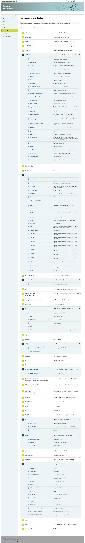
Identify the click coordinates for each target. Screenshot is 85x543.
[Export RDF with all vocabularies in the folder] (79, 55)
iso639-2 (32, 212)
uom (26, 520)
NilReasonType (34, 230)
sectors (32, 430)
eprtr (26, 289)
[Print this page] (71, 1)
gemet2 (27, 339)
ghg (26, 343)
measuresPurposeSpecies (36, 96)
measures (32, 83)
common (28, 175)
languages (32, 223)
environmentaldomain (35, 200)
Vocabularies (6, 30)
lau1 (26, 406)
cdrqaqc (32, 65)
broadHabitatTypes (35, 439)
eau (31, 477)
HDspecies (32, 80)
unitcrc (32, 329)
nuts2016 (32, 249)
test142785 (32, 494)
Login (68, 1)
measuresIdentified (35, 86)
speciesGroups (34, 445)
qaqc (31, 131)
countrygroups (34, 190)
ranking (32, 134)
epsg (31, 205)
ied (26, 365)
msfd (27, 435)
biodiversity (29, 166)
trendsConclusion (34, 149)
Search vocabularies (27, 27)
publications (29, 455)
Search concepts (40, 27)
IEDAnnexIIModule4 (31, 385)
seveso (27, 459)
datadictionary (29, 275)
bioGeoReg (33, 62)
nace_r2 (32, 226)
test (26, 464)
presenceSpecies (34, 119)
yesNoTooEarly (34, 156)
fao (26, 308)
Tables (4, 21)
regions (32, 442)
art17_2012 (28, 50)
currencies (32, 193)
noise (27, 451)
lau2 (26, 410)
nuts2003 (32, 233)
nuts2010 (32, 241)
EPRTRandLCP (30, 293)
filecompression (34, 208)
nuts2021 (32, 253)
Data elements (7, 24)
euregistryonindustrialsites (33, 300)
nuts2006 (32, 237)
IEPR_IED (28, 391)
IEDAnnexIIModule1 (31, 369)
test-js (31, 491)
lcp (26, 419)
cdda (27, 170)
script (31, 266)
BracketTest (33, 471)
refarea (31, 323)
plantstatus (33, 426)
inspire (27, 397)
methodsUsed (33, 103)
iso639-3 (32, 217)
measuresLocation (34, 90)
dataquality (28, 280)
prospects (32, 127)
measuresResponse (35, 100)
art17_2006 (28, 46)
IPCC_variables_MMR (35, 351)
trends (31, 146)
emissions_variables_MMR (37, 348)
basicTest (32, 468)
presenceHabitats (34, 114)
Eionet (9, 12)
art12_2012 (28, 37)
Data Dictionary (15, 12)
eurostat (28, 304)
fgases (27, 335)
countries (32, 69)
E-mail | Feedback (8, 538)
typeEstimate (33, 153)
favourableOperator (35, 73)
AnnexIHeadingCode (35, 373)
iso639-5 (32, 220)
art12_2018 (28, 41)
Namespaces (6, 36)
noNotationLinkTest (35, 488)
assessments (33, 59)
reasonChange (33, 137)
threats (31, 143)
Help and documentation (9, 16)
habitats (32, 76)
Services (5, 33)
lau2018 (27, 415)
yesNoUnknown (34, 160)
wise (26, 524)
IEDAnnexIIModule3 (31, 378)
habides (27, 356)
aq (26, 33)
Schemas (5, 27)
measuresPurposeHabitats (36, 93)
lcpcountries (33, 423)
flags (31, 316)
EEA (10, 1)
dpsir (31, 197)
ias (26, 360)
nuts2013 (32, 245)
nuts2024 (32, 258)
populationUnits (34, 107)
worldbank (28, 529)
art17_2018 (28, 54)
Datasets (5, 19)
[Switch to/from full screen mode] (74, 1)
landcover (28, 401)
